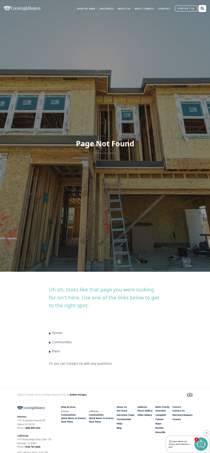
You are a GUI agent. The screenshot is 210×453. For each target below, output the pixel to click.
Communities (62, 342)
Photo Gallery (144, 411)
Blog (119, 428)
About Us (122, 407)
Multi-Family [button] (144, 8)
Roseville (160, 432)
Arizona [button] (65, 411)
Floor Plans (67, 421)
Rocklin (159, 428)
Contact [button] (164, 8)
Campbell (160, 415)
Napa (158, 424)
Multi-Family (162, 407)
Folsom (159, 419)
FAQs (119, 424)
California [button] (93, 411)
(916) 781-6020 (32, 446)
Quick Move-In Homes (73, 418)
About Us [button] (124, 8)
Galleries (142, 407)
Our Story (122, 411)
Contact (176, 407)
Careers (176, 419)
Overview (160, 411)
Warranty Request (182, 415)
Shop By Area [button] (86, 8)
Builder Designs (78, 394)
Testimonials (124, 419)
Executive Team (125, 415)
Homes (57, 332)
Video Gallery (144, 415)
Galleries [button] (106, 8)
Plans (56, 351)
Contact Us (74, 363)
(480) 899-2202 (32, 427)
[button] (87, 8)
